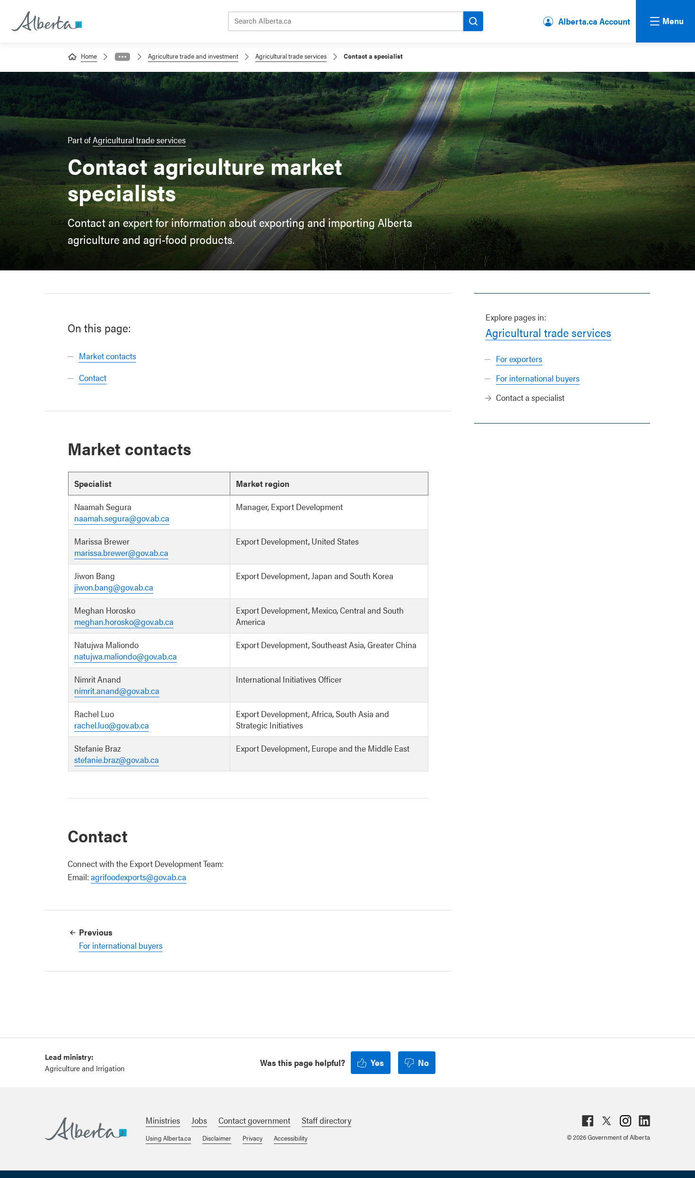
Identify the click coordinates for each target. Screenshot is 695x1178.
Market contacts (107, 356)
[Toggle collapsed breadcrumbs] (122, 57)
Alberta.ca (86, 1128)
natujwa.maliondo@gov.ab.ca (125, 656)
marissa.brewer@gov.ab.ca (121, 552)
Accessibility (290, 1138)
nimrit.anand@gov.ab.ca (116, 690)
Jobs (199, 1120)
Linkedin (644, 1120)
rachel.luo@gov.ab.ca (111, 725)
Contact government (254, 1120)
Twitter (606, 1120)
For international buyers (538, 378)
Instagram (625, 1120)
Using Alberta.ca (168, 1138)
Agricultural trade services (291, 56)
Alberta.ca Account (594, 21)
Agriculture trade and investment (193, 56)
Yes (377, 1062)
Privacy (252, 1138)
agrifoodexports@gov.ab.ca (138, 877)
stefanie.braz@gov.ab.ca (116, 759)
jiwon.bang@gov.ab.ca (113, 587)
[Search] (473, 21)
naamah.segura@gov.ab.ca (121, 518)
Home (89, 56)
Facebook (587, 1120)
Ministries (163, 1120)
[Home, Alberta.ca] (45, 21)
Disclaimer (216, 1138)
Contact (92, 377)
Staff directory (326, 1120)
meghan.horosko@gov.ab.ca (124, 621)
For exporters (519, 358)
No (423, 1062)
